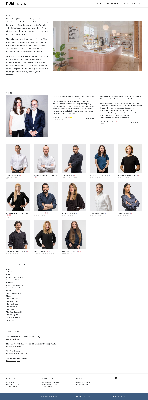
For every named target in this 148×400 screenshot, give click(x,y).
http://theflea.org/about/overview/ (17, 354)
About (125, 4)
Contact (136, 4)
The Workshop (112, 4)
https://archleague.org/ (13, 361)
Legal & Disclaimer (84, 396)
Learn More (89, 118)
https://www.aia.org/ (12, 339)
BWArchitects (53, 396)
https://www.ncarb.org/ (13, 346)
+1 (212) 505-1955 (14, 387)
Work (99, 4)
